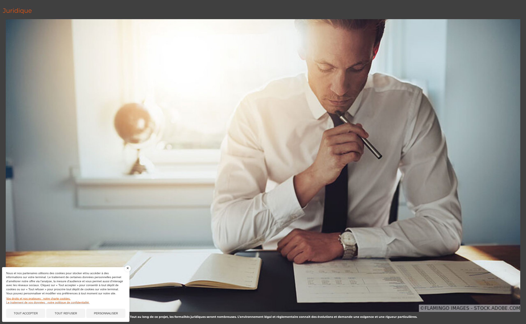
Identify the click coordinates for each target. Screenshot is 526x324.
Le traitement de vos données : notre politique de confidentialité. (48, 302)
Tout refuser (66, 313)
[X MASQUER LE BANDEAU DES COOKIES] (127, 268)
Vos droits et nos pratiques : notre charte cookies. (38, 298)
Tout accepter (26, 313)
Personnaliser (106, 313)
